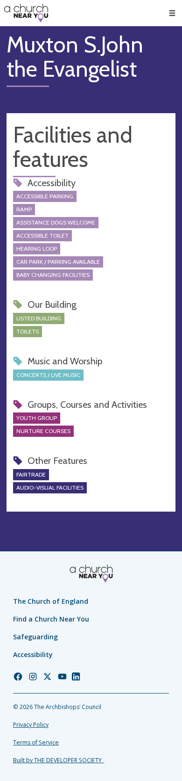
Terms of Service (36, 742)
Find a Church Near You (51, 619)
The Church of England (50, 601)
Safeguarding (35, 636)
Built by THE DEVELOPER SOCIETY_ (58, 760)
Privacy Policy (31, 725)
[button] (172, 13)
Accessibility (33, 654)
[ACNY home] (26, 13)
